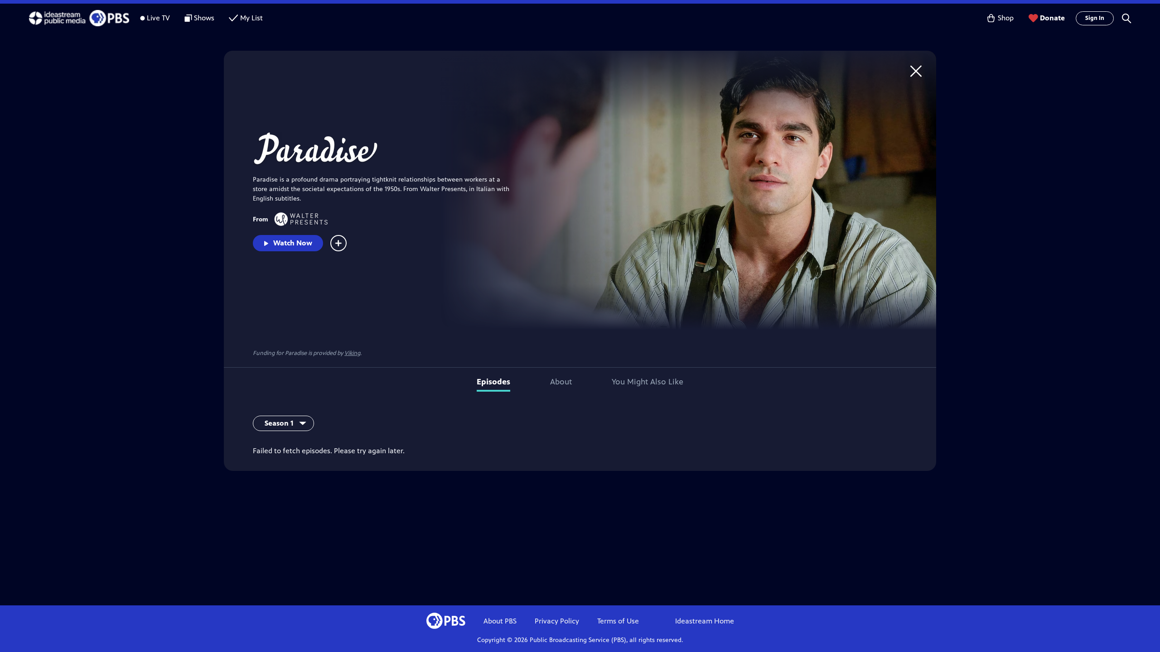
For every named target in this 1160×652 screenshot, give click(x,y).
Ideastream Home (704, 621)
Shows (204, 18)
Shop (1006, 18)
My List (251, 18)
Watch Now (292, 243)
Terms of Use (618, 621)
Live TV (158, 18)
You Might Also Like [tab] (647, 382)
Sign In (1094, 18)
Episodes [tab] (493, 382)
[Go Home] (916, 71)
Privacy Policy (557, 621)
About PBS (500, 621)
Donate (1052, 18)
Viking (352, 353)
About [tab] (561, 382)
